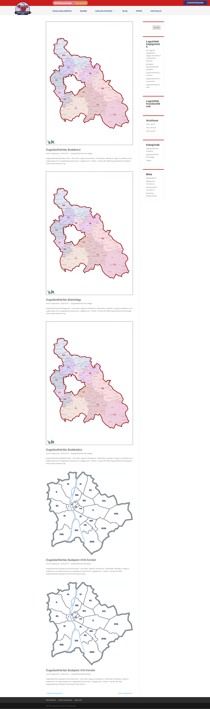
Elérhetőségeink (195, 3)
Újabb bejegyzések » (125, 693)
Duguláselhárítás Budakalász (64, 449)
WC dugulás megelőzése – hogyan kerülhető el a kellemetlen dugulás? (153, 55)
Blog (125, 11)
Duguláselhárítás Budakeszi (63, 149)
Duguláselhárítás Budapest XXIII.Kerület (71, 560)
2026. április (150, 124)
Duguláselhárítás (62, 11)
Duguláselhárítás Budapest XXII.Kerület (70, 670)
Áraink (83, 11)
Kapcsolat (156, 11)
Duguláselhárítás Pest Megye (81, 153)
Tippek (139, 11)
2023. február (151, 128)
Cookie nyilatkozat (65, 700)
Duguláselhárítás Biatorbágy (63, 299)
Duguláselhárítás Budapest (81, 564)
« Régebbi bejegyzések (54, 693)
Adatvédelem (51, 700)
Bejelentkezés (151, 178)
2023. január (150, 131)
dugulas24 (55, 153)
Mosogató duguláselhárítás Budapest (152, 66)
